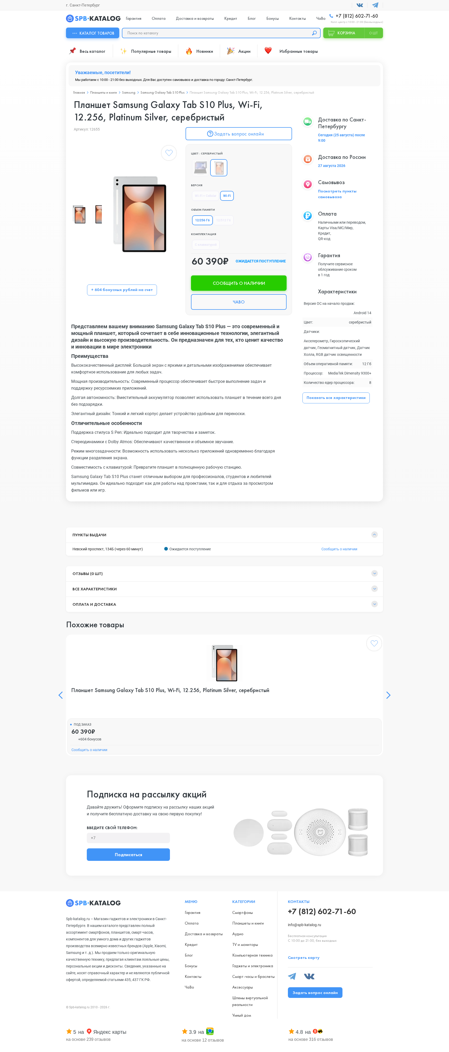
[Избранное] (169, 154)
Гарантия (133, 18)
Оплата (159, 18)
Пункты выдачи (89, 535)
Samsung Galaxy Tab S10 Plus (162, 92)
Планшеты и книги (103, 92)
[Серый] (200, 167)
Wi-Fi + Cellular (205, 196)
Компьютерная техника (252, 955)
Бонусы (272, 18)
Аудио (237, 934)
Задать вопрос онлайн (239, 133)
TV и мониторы (245, 944)
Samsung (128, 92)
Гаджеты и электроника (252, 966)
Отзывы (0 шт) (87, 573)
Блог (252, 18)
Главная (79, 92)
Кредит (230, 18)
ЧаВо (321, 18)
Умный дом (241, 1015)
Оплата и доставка (94, 604)
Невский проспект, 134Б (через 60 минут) (107, 549)
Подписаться (128, 854)
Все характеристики (94, 589)
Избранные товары (299, 51)
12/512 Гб (223, 220)
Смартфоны (242, 912)
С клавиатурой (206, 245)
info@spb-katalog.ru (304, 925)
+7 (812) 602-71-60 (356, 16)
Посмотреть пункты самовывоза (337, 193)
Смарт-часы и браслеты (253, 976)
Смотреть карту (304, 957)
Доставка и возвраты (195, 18)
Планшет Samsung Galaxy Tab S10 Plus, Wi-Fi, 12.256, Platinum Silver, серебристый (170, 690)
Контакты (297, 18)
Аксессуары (242, 987)
